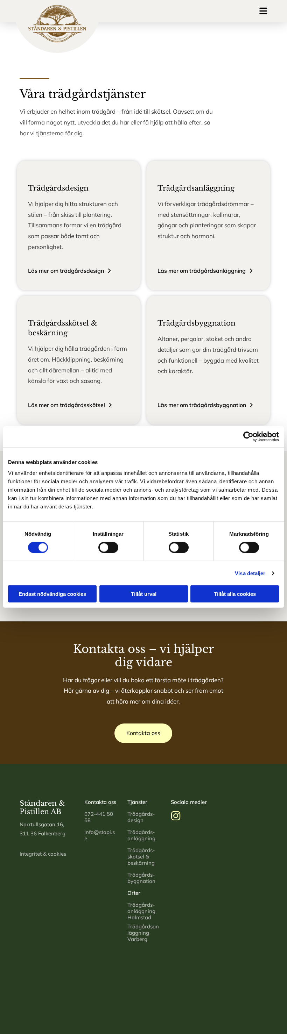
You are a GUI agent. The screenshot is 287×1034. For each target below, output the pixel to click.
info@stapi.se (99, 835)
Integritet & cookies (43, 853)
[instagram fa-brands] (176, 817)
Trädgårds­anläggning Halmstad (141, 911)
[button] (186, 11)
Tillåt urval (143, 594)
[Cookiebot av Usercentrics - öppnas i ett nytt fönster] (248, 436)
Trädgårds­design (141, 817)
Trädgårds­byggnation (141, 877)
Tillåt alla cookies (235, 594)
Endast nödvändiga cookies (52, 594)
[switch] (108, 547)
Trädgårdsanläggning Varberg (143, 932)
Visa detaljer (250, 573)
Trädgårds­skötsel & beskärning (141, 856)
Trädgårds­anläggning (141, 835)
